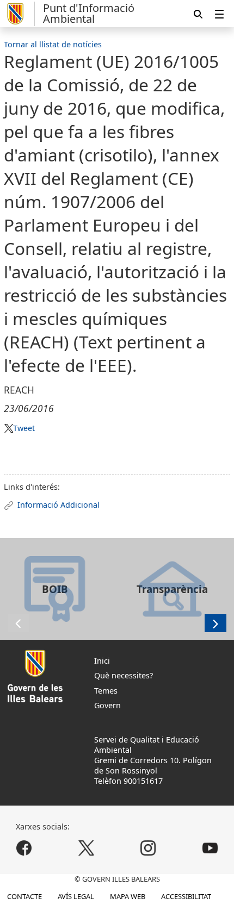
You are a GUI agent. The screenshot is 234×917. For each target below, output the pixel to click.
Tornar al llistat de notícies (53, 44)
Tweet (24, 428)
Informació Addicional (58, 505)
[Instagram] (147, 847)
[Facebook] (24, 847)
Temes (106, 690)
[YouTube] (209, 847)
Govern (107, 705)
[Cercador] (198, 14)
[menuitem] (219, 14)
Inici (102, 661)
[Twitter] (86, 847)
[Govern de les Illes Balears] (19, 14)
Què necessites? (123, 675)
